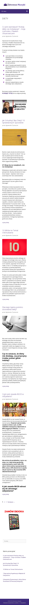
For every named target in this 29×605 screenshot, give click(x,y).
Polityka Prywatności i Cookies (11, 602)
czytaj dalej (5, 222)
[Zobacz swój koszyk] (27, 11)
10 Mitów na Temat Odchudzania (10, 231)
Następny (11, 502)
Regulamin (23, 602)
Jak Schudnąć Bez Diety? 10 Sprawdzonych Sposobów (13, 121)
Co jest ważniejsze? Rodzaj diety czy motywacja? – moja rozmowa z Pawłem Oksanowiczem (13, 30)
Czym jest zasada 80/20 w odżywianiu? (13, 395)
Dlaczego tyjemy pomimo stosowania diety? (12, 308)
